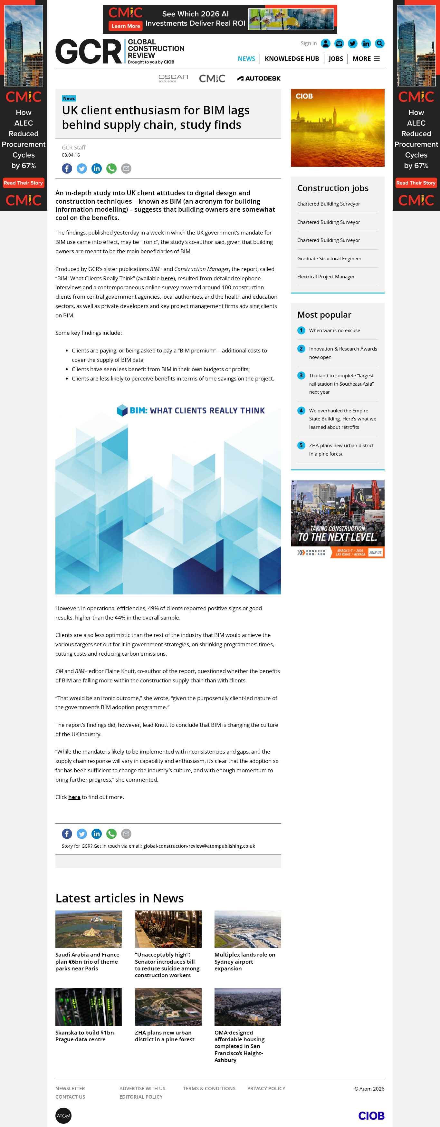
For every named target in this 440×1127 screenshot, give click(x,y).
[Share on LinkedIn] (96, 168)
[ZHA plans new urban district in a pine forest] (168, 1007)
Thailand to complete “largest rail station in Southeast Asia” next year (341, 383)
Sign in (309, 43)
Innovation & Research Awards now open (343, 352)
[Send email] (126, 168)
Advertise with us (142, 1088)
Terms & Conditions (209, 1088)
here (167, 278)
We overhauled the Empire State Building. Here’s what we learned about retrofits (342, 418)
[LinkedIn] (366, 43)
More (362, 58)
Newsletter (70, 1088)
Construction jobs (333, 188)
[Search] (380, 43)
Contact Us (70, 1096)
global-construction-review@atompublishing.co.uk (199, 846)
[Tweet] (82, 168)
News (246, 58)
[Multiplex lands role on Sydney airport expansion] (248, 929)
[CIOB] (302, 1116)
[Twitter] (353, 43)
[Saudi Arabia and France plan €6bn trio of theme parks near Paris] (88, 929)
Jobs (336, 58)
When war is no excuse (334, 330)
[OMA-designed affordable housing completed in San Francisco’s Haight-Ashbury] (248, 1007)
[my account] (325, 43)
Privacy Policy (266, 1088)
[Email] (339, 43)
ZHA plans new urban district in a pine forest (341, 449)
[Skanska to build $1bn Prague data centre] (88, 1007)
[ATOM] (137, 1116)
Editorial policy (141, 1096)
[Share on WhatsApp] (111, 168)
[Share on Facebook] (67, 168)
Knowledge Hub (292, 58)
